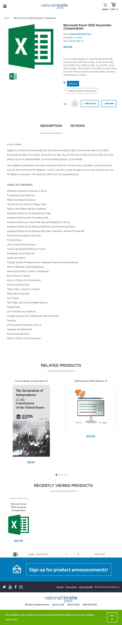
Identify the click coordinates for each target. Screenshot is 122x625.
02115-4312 (73, 604)
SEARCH (105, 9)
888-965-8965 (90, 604)
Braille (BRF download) (82, 91)
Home (6, 18)
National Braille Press (80, 34)
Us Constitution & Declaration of (31, 381)
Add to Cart (90, 103)
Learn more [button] (11, 619)
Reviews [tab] (77, 125)
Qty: (65, 104)
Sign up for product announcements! (68, 569)
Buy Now (109, 103)
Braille (73, 84)
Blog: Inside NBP (86, 587)
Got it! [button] (112, 617)
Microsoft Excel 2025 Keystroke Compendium (19, 507)
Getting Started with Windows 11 (90, 381)
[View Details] (31, 424)
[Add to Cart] (20, 424)
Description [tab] (51, 125)
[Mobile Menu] (5, 6)
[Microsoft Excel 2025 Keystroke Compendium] (13, 76)
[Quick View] (42, 424)
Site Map (60, 587)
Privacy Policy (71, 587)
